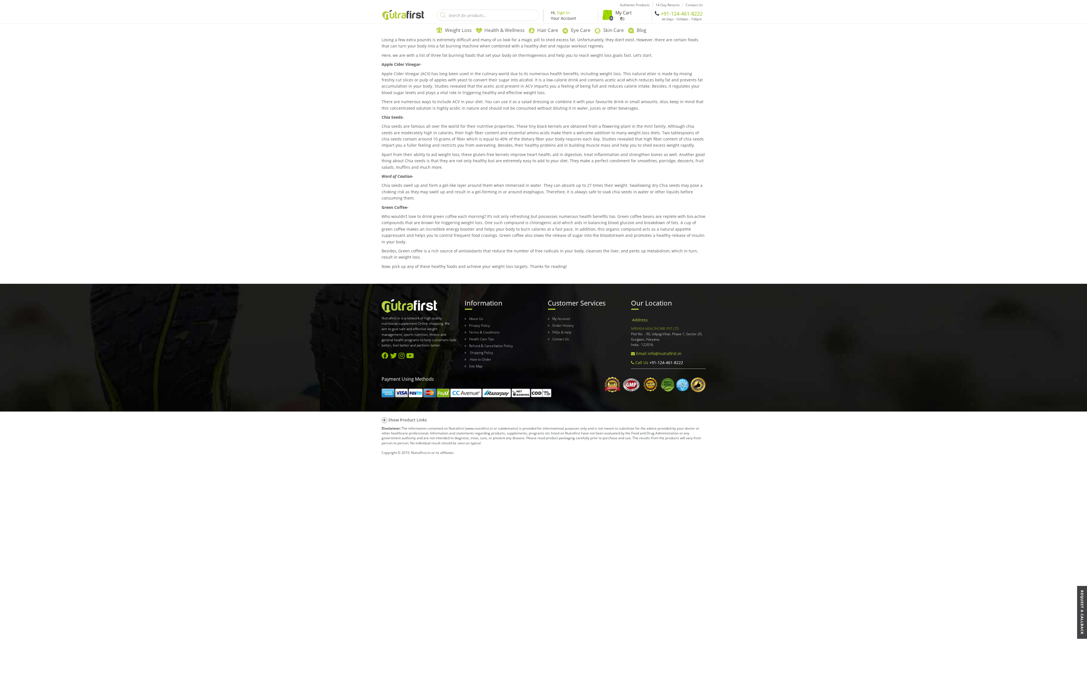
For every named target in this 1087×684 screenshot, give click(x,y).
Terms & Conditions (484, 332)
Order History (563, 325)
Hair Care (547, 30)
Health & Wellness (504, 30)
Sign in (563, 12)
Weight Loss (458, 30)
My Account (561, 318)
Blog (641, 30)
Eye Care (580, 30)
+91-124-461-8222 (682, 13)
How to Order (480, 359)
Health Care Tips (481, 339)
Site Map (475, 366)
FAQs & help (561, 332)
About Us (476, 318)
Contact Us (560, 339)
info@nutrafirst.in (664, 353)
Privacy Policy (479, 325)
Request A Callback (1082, 612)
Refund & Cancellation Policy (491, 345)
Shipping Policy (481, 352)
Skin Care (613, 30)
